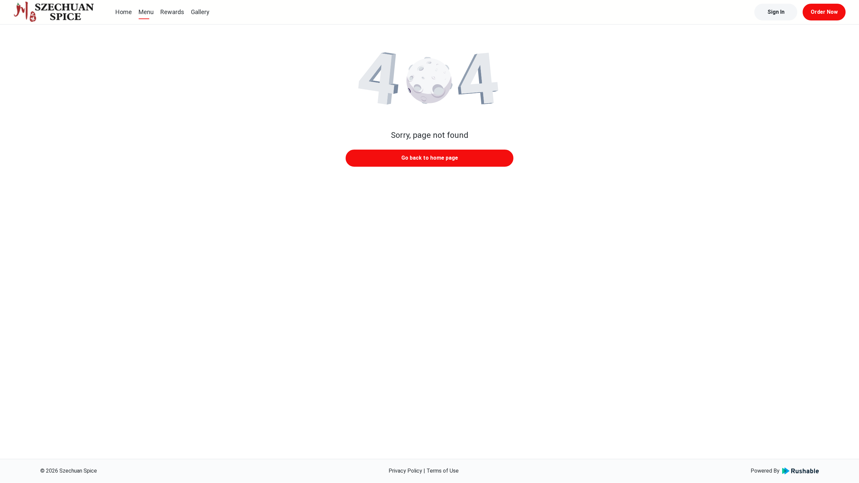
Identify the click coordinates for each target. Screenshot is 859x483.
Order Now (824, 12)
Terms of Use (442, 471)
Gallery (200, 11)
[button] (429, 80)
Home (123, 11)
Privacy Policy (405, 471)
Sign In (776, 12)
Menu (146, 11)
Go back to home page (429, 158)
